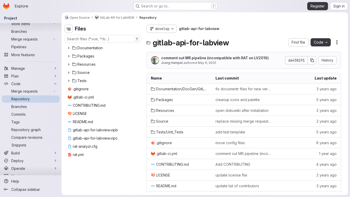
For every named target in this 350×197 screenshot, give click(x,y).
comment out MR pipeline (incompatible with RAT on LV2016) (215, 58)
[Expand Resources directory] (69, 64)
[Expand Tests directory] (69, 81)
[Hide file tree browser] (69, 29)
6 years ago (326, 143)
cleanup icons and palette (237, 99)
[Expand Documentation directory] (69, 48)
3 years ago (326, 89)
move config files (230, 143)
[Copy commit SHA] (312, 60)
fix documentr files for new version (243, 89)
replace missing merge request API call (243, 121)
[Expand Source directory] (69, 73)
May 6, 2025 (207, 63)
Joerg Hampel (172, 63)
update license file (231, 175)
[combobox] (103, 39)
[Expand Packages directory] (69, 56)
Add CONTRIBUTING (232, 164)
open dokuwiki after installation (242, 110)
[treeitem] (103, 48)
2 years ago (326, 110)
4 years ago (326, 164)
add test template (230, 132)
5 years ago (326, 99)
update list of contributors (237, 186)
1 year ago (328, 153)
